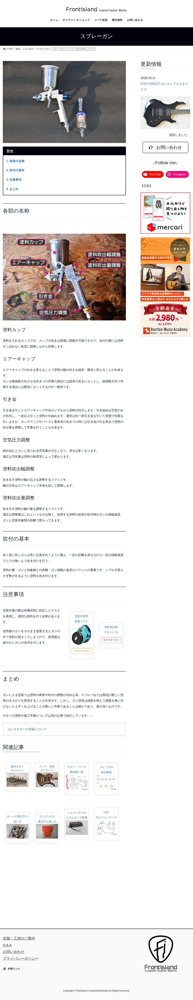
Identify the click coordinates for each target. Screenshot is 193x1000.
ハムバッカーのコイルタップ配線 (76, 815)
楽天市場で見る (111, 640)
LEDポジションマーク (106, 815)
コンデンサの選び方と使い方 (47, 819)
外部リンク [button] (14, 968)
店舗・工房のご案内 (19, 938)
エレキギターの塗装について (27, 729)
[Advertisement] (64, 882)
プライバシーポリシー (21, 958)
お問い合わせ (13, 952)
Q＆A (7, 945)
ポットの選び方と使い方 (17, 819)
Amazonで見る (81, 651)
